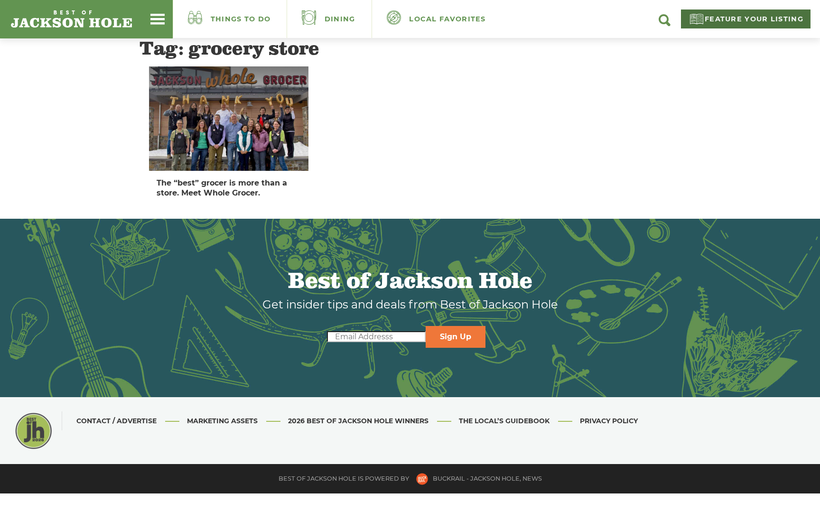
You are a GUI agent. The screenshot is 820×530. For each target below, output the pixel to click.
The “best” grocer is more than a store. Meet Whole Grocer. (222, 187)
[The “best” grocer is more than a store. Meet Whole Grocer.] (228, 118)
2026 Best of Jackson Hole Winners (358, 421)
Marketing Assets (222, 421)
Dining (338, 19)
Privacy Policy (609, 421)
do (241, 19)
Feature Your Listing (754, 19)
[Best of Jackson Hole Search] (664, 24)
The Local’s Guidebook (504, 421)
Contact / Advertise (116, 421)
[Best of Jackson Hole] (71, 19)
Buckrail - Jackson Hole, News (487, 478)
